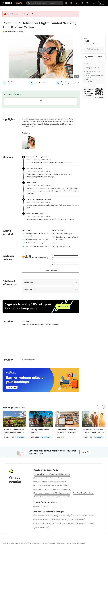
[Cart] (87, 3)
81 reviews (12, 32)
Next (81, 57)
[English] (76, 3)
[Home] (12, 3)
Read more (26, 133)
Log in (94, 3)
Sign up (101, 3)
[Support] (82, 3)
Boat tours (35, 543)
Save (100, 56)
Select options (93, 49)
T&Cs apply (33, 309)
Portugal (11, 543)
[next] (103, 407)
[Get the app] (66, 3)
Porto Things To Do (23, 543)
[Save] (23, 414)
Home (4, 543)
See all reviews (50, 270)
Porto (21, 32)
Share (90, 56)
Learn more (12, 387)
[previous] (98, 407)
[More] (48, 258)
